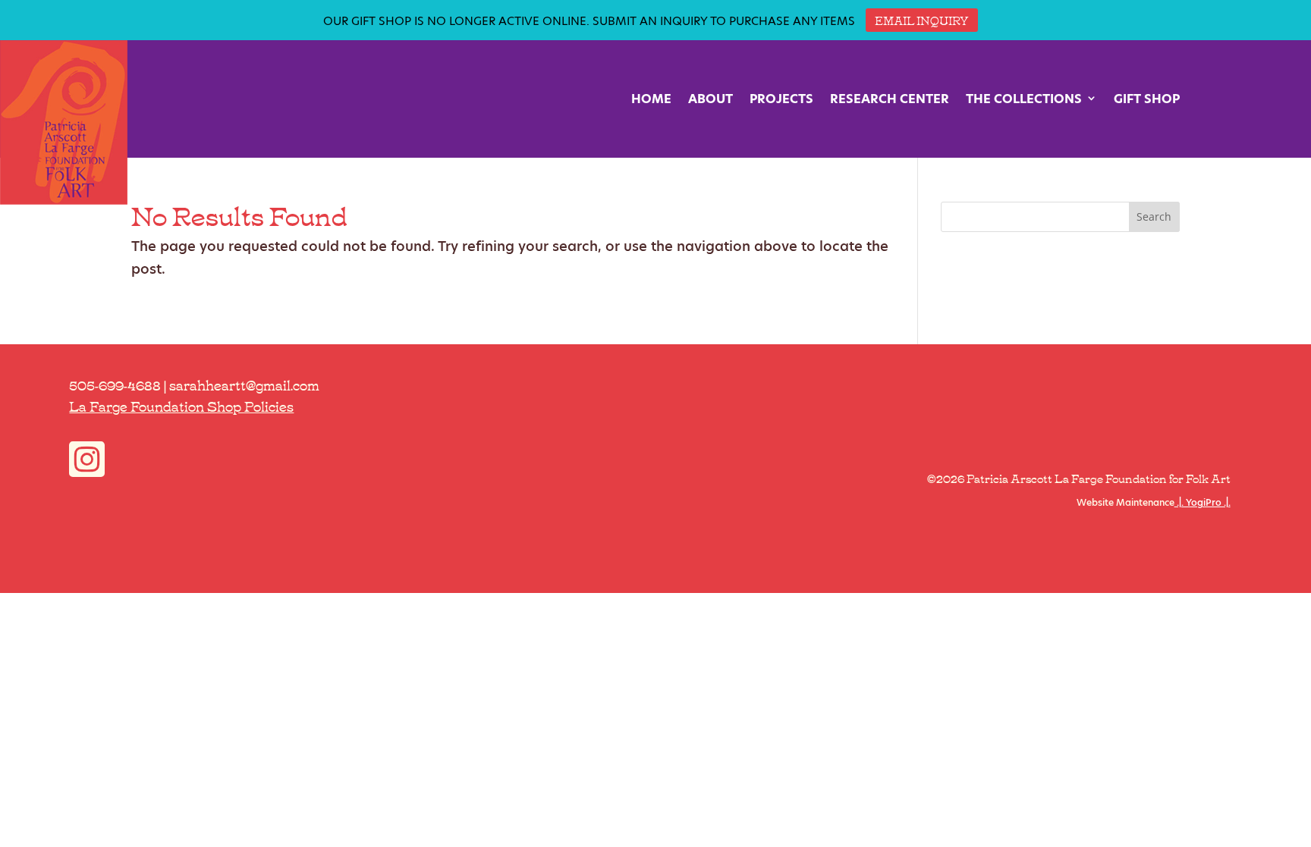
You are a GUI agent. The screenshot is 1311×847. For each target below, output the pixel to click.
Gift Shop (1147, 99)
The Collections (1024, 99)
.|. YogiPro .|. (1202, 502)
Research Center (889, 99)
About (710, 99)
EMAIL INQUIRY (922, 19)
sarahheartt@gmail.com (244, 384)
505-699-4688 (115, 384)
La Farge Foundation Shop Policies (181, 406)
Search (1154, 216)
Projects (781, 99)
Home (651, 99)
